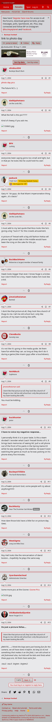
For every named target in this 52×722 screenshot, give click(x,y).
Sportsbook (31, 7)
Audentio (42, 717)
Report (4, 92)
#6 (50, 269)
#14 (49, 585)
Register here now (21, 18)
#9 (50, 381)
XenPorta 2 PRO (7, 720)
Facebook (26, 29)
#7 (50, 307)
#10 (49, 427)
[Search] (48, 7)
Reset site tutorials (19, 708)
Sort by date (19, 62)
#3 (50, 153)
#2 (50, 110)
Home (6, 7)
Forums (18, 7)
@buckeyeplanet (10, 29)
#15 (49, 622)
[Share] (42, 78)
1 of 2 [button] (18, 680)
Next (26, 680)
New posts (5, 11)
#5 (50, 223)
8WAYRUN (30, 720)
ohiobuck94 (8, 47)
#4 (50, 189)
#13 (49, 550)
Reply (48, 92)
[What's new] (42, 7)
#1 (50, 78)
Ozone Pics (34, 589)
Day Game (8, 704)
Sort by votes (32, 62)
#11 (49, 482)
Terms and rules (35, 708)
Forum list (16, 11)
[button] (11, 7)
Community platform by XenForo (23, 715)
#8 (50, 344)
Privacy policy (7, 710)
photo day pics (8, 82)
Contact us (6, 708)
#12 (49, 516)
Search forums (27, 11)
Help (16, 710)
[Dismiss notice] (48, 18)
